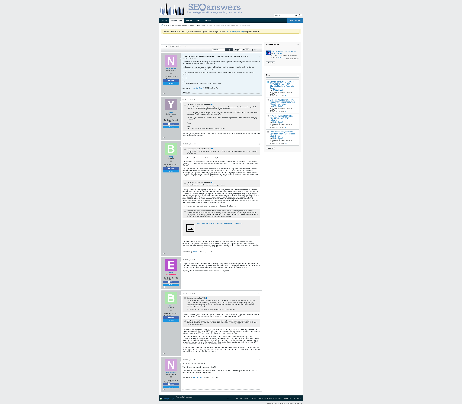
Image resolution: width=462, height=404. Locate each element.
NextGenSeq (197, 88)
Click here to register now (234, 32)
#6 (259, 360)
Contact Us (237, 398)
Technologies (176, 21)
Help (229, 398)
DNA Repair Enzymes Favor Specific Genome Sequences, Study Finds (282, 134)
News (198, 21)
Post (172, 83)
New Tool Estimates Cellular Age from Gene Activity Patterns (282, 118)
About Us (287, 398)
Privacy (247, 398)
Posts (165, 46)
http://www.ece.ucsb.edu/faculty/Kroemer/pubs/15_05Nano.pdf (220, 223)
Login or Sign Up (294, 20)
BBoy (195, 252)
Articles (189, 21)
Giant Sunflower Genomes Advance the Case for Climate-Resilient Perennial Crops (282, 85)
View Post (212, 104)
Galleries (207, 21)
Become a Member (275, 398)
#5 (259, 293)
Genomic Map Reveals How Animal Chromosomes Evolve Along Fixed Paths (282, 102)
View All (270, 63)
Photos (186, 46)
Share (172, 80)
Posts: (166, 78)
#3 (259, 144)
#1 (259, 56)
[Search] (300, 15)
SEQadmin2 (278, 53)
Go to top (297, 398)
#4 (259, 260)
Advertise (262, 398)
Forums (164, 21)
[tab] (164, 46)
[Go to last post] (285, 95)
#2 (259, 100)
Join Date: (167, 76)
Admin (254, 398)
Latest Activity (175, 46)
